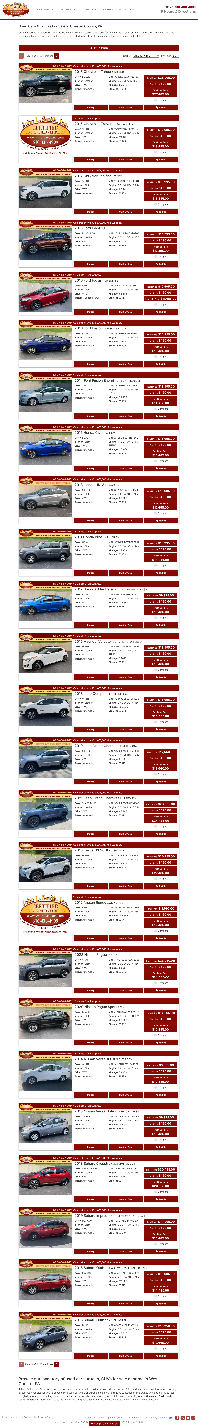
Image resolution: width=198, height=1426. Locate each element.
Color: (78, 76)
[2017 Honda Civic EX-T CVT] (45, 444)
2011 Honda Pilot (97, 537)
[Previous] (21, 56)
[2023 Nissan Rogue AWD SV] (45, 966)
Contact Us (29, 1417)
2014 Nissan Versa (103, 1059)
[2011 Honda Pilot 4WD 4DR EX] (45, 548)
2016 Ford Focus (96, 280)
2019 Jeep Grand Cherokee (106, 746)
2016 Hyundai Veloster (108, 641)
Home (5, 1417)
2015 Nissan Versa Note (107, 1111)
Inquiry (90, 107)
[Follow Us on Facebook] (177, 1418)
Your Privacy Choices (155, 1417)
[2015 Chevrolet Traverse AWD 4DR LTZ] (45, 135)
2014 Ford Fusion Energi (107, 380)
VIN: (111, 76)
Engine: (113, 80)
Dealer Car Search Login (97, 1417)
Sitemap (136, 1417)
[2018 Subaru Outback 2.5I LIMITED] (45, 1331)
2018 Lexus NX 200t (100, 850)
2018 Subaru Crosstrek (105, 1163)
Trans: (78, 88)
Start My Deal (125, 107)
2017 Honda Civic (96, 432)
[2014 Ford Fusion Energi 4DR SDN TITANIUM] (45, 392)
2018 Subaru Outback (101, 1320)
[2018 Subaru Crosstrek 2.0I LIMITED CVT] (45, 1175)
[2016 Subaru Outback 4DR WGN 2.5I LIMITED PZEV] (45, 1279)
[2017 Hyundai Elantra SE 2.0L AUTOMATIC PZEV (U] (45, 600)
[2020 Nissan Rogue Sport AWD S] (45, 1018)
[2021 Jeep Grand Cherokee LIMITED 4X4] (45, 809)
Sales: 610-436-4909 (181, 7)
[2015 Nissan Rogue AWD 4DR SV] (45, 914)
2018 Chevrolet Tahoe (101, 71)
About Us (16, 1417)
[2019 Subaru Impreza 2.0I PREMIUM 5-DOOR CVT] (45, 1227)
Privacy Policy (46, 1417)
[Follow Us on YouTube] (188, 1418)
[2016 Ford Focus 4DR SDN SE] (45, 291)
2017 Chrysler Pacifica (98, 176)
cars (113, 1389)
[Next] (56, 56)
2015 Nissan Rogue (99, 902)
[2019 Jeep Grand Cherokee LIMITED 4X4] (45, 757)
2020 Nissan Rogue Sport (100, 1007)
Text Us (162, 107)
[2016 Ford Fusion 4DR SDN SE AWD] (45, 339)
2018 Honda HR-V (98, 485)
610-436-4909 (136, 1421)
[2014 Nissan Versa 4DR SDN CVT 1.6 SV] (45, 1070)
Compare (163, 100)
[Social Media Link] (193, 1418)
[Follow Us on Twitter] (183, 1418)
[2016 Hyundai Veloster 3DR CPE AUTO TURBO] (45, 653)
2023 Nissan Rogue (96, 954)
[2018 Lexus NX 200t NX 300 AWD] (45, 861)
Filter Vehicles (100, 47)
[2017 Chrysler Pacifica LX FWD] (45, 187)
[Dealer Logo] (15, 9)
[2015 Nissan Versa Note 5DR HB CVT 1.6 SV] (45, 1122)
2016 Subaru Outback (111, 1268)
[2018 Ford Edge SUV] (45, 239)
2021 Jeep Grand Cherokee (106, 798)
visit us (64, 1399)
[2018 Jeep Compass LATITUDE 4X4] (45, 705)
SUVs (128, 1389)
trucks (120, 1389)
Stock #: (113, 88)
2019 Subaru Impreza (110, 1215)
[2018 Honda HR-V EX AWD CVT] (45, 496)
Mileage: (113, 84)
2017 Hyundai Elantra (111, 589)
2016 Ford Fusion (100, 328)
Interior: (79, 80)
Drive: (78, 84)
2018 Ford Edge (90, 228)
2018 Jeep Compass (101, 693)
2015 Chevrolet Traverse (104, 124)
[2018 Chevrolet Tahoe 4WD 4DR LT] (45, 83)
